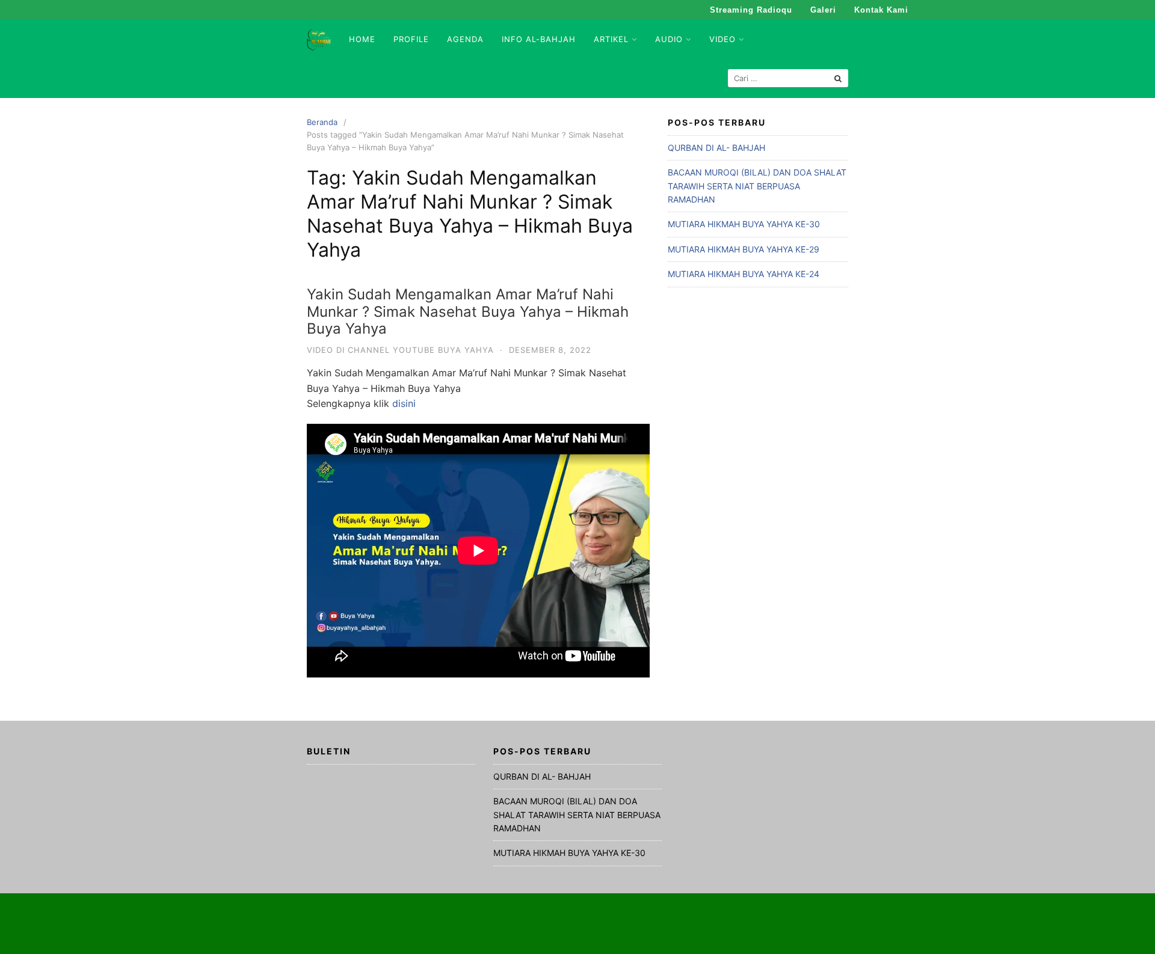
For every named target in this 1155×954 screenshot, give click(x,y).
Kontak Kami (881, 9)
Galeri (823, 9)
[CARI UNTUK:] (788, 78)
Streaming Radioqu (751, 9)
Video (722, 39)
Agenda (465, 39)
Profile (411, 39)
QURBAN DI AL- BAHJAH (716, 147)
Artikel (611, 39)
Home (362, 39)
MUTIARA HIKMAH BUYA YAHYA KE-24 (743, 274)
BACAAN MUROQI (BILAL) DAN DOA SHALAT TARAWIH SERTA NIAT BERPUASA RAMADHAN (757, 185)
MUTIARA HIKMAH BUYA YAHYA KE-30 (744, 224)
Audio (669, 39)
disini (404, 403)
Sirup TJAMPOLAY (604, 930)
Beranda (322, 122)
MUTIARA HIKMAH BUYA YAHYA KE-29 (743, 249)
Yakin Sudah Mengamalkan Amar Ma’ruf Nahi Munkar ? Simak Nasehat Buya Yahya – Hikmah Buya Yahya (468, 312)
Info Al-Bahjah (539, 39)
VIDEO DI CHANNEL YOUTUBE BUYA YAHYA (400, 350)
